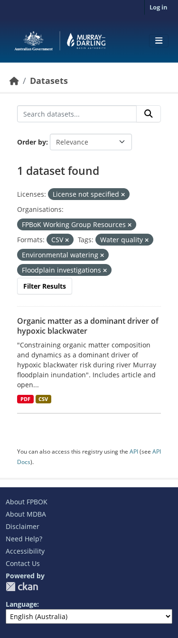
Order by (31, 141)
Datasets (49, 80)
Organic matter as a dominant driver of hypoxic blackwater (88, 326)
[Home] (14, 80)
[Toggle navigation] (159, 40)
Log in (159, 7)
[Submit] (148, 113)
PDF (25, 399)
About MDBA (26, 514)
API (134, 451)
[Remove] (123, 194)
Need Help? (24, 538)
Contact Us (23, 563)
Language (21, 604)
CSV (43, 399)
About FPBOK (26, 501)
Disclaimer (22, 526)
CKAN (22, 587)
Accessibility (25, 551)
